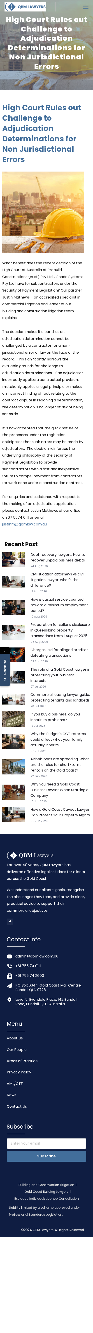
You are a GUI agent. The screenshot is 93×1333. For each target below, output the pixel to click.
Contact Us (17, 1106)
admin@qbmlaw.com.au (36, 956)
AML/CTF (15, 1083)
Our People (17, 1049)
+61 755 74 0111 (28, 966)
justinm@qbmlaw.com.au (24, 524)
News (11, 1095)
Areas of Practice (22, 1061)
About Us (15, 1038)
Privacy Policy (19, 1072)
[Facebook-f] (10, 922)
